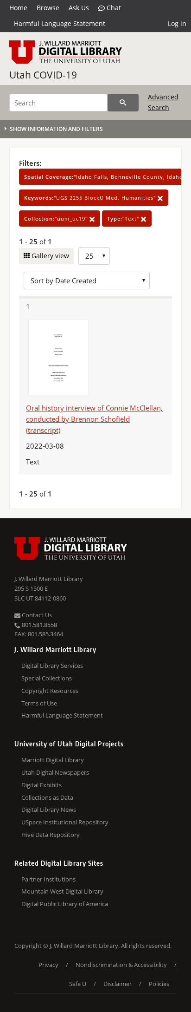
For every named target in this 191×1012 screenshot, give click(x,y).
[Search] (123, 102)
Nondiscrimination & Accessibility (121, 964)
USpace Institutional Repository (64, 822)
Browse (48, 7)
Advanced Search (163, 101)
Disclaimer (117, 983)
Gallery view (49, 255)
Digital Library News (48, 809)
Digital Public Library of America (64, 904)
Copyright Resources (49, 690)
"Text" (124, 218)
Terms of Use (39, 703)
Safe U (77, 983)
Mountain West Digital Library (62, 891)
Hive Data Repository (50, 834)
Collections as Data (47, 797)
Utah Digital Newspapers (55, 772)
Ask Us (79, 7)
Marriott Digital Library (52, 760)
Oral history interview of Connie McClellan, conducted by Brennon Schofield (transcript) (94, 419)
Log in (177, 23)
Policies (159, 983)
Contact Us (36, 615)
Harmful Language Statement (59, 23)
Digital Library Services (52, 665)
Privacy (48, 964)
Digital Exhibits (41, 785)
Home (18, 7)
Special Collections (46, 678)
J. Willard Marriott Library (48, 579)
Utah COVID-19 (43, 74)
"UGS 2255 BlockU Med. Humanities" (91, 197)
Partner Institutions (48, 879)
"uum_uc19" (56, 218)
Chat (113, 7)
